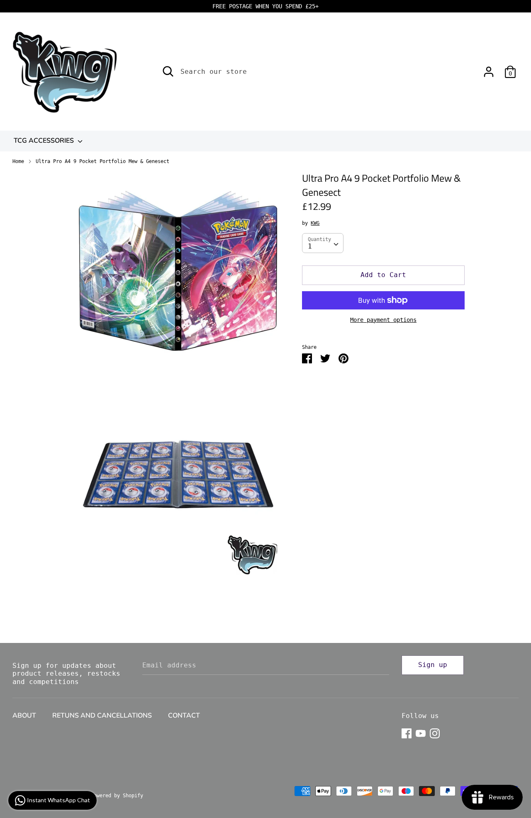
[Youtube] (421, 732)
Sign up (432, 665)
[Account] (488, 69)
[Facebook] (407, 732)
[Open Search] (168, 71)
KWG (315, 223)
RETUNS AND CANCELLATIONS (102, 715)
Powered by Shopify (117, 796)
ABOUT (24, 715)
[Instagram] (435, 732)
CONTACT (184, 715)
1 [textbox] (310, 246)
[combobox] (322, 243)
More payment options (383, 319)
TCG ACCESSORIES (45, 140)
